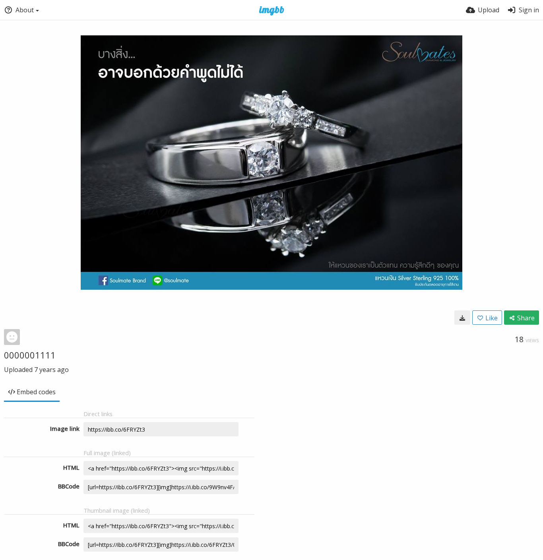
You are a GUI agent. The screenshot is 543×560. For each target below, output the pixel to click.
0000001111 (30, 355)
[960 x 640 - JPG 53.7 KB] (462, 317)
